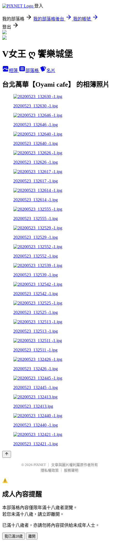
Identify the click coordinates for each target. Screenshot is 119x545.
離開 (31, 536)
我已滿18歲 (13, 536)
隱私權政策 (50, 470)
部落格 (32, 70)
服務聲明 (71, 470)
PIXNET (39, 465)
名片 (50, 70)
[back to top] (6, 454)
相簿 (14, 70)
